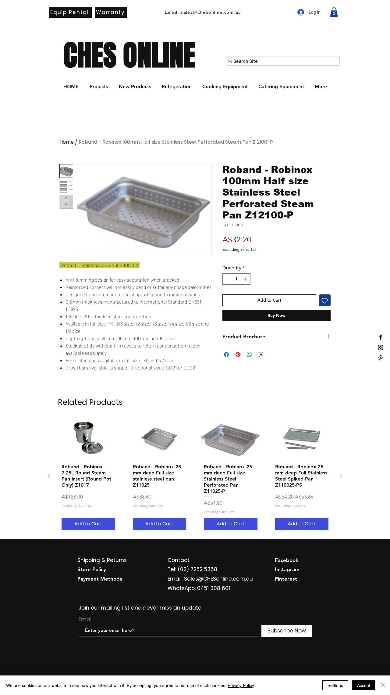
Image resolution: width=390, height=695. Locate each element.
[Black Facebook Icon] (380, 337)
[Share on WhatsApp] (249, 354)
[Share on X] (261, 354)
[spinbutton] (236, 279)
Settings (335, 685)
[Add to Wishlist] (325, 300)
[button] (334, 12)
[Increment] (246, 279)
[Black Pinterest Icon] (380, 358)
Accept (363, 685)
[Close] (382, 685)
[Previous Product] (49, 476)
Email (86, 619)
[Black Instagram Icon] (380, 347)
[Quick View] (88, 439)
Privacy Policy (241, 685)
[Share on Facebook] (226, 354)
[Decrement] (227, 279)
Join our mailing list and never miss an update (140, 607)
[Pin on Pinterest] (238, 354)
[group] (195, 476)
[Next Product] (340, 476)
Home (66, 142)
